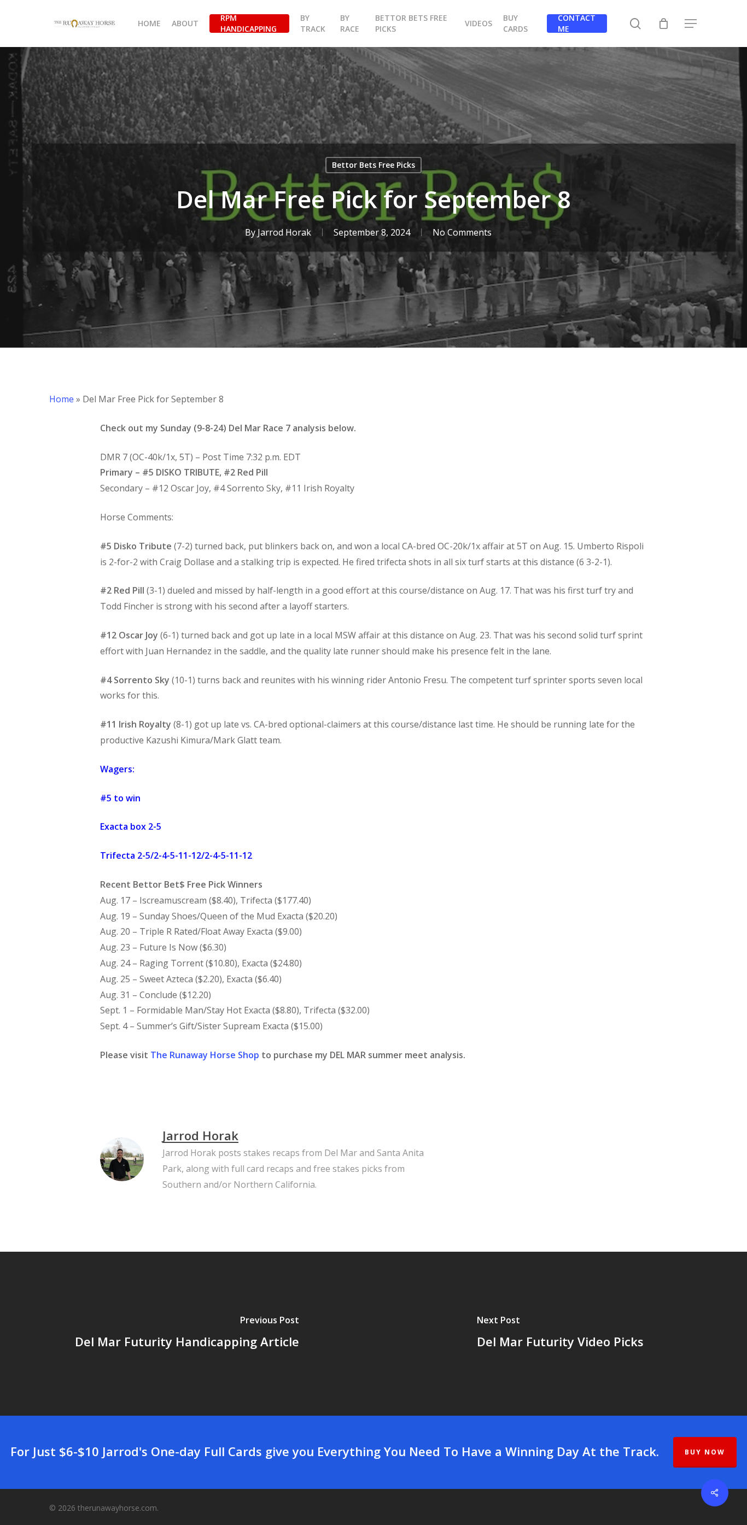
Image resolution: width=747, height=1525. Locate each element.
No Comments (462, 232)
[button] (691, 24)
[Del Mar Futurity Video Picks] (560, 1334)
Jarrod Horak (284, 232)
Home (61, 399)
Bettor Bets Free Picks (373, 165)
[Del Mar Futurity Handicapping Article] (187, 1334)
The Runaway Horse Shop (204, 1055)
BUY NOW (705, 1452)
